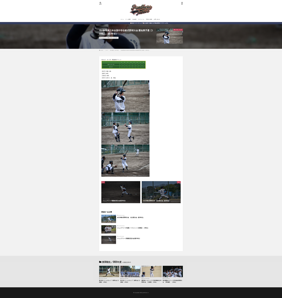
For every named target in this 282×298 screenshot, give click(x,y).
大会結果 (134, 19)
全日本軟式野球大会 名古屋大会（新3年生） (130, 217)
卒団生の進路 (149, 19)
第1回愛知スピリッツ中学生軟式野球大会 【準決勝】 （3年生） (172, 281)
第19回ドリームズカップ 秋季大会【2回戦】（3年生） (109, 281)
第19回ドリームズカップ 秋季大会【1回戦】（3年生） (130, 281)
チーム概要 (128, 19)
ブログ (106, 50)
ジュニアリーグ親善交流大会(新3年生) (128, 238)
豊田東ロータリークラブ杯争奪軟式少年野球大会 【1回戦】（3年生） (151, 281)
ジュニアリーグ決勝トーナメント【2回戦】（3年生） (133, 228)
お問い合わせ (157, 19)
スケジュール (141, 19)
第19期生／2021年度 (113, 37)
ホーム (122, 19)
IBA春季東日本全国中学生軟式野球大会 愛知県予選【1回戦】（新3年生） (135, 50)
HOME (101, 50)
